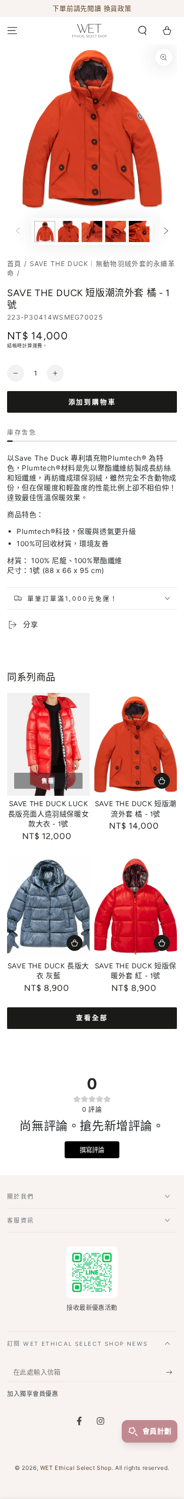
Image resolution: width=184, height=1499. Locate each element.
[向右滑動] (166, 231)
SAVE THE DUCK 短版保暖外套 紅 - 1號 (135, 971)
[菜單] (12, 31)
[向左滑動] (18, 231)
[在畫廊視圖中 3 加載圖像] (92, 231)
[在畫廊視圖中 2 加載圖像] (68, 231)
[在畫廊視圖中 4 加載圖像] (115, 231)
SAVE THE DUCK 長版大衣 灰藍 (48, 971)
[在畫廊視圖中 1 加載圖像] (44, 231)
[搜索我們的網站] (142, 31)
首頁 (14, 263)
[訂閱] (171, 1372)
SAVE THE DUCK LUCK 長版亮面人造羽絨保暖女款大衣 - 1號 (48, 814)
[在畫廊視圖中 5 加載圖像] (139, 231)
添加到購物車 (92, 402)
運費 (37, 345)
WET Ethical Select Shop (76, 1467)
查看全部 (92, 1018)
